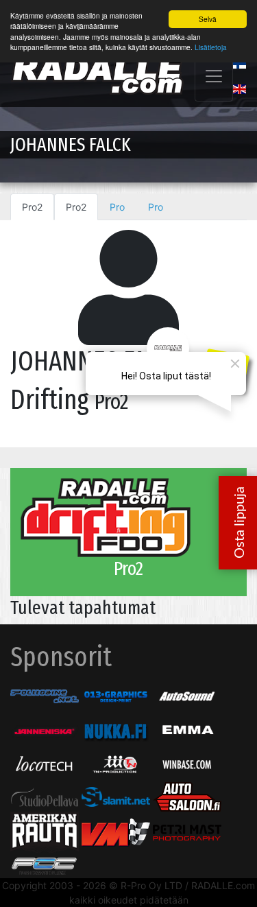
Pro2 (32, 207)
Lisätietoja (211, 47)
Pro (117, 207)
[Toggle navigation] (214, 76)
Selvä (208, 19)
